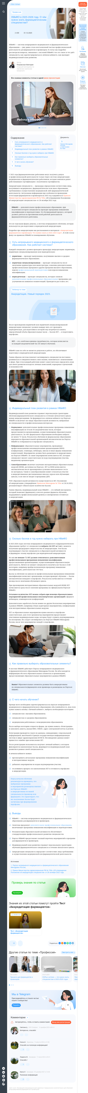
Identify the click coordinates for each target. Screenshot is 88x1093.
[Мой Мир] (65, 943)
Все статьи (15, 4)
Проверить (17, 893)
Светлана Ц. (24, 1027)
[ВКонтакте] (60, 943)
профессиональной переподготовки (33, 270)
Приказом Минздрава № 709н (49, 483)
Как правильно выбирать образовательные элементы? (31, 158)
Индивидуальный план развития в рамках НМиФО (34, 149)
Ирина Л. (23, 1072)
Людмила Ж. (24, 1057)
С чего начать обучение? (24, 162)
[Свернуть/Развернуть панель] (3, 7)
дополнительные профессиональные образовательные (35, 279)
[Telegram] (73, 943)
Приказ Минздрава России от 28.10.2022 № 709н (66, 146)
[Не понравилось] (20, 943)
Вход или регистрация (61, 1022)
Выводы (18, 166)
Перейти (16, 1005)
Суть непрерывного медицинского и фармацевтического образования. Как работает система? (33, 144)
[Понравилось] (21, 1034)
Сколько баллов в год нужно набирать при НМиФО (34, 153)
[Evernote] (67, 943)
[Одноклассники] (62, 943)
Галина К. (23, 1042)
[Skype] (70, 943)
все (67, 952)
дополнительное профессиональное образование (51, 825)
